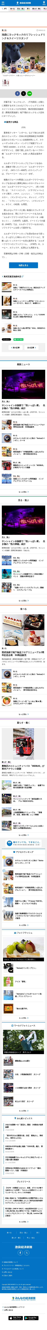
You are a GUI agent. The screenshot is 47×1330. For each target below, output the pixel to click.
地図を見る (23, 265)
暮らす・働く (36, 9)
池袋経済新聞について (10, 1262)
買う (28, 9)
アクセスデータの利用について (13, 1269)
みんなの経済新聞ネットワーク (23, 1299)
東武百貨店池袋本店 (12, 276)
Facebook (20, 1252)
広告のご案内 (7, 1275)
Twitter (26, 1252)
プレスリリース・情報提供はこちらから (16, 1265)
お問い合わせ (7, 1272)
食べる (12, 9)
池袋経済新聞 (23, 3)
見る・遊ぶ (20, 9)
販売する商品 (12, 122)
